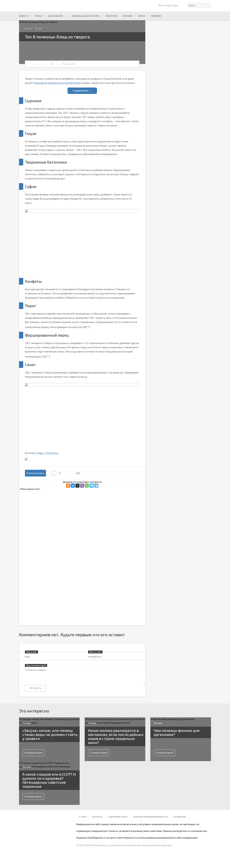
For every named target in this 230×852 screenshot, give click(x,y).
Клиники (156, 16)
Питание (128, 16)
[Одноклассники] (68, 486)
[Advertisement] (53, 514)
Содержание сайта (118, 816)
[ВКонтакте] (73, 486)
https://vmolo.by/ (48, 452)
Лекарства (111, 16)
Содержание (81, 90)
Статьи (38, 16)
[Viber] (82, 486)
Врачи (141, 16)
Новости (24, 16)
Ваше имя (31, 652)
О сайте (83, 816)
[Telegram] (96, 486)
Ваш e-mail (95, 652)
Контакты (97, 816)
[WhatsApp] (87, 486)
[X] (77, 486)
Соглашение (179, 816)
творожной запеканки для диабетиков (57, 82)
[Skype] (92, 486)
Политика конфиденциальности (150, 816)
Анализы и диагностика (86, 16)
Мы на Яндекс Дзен (168, 5)
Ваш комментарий (36, 665)
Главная (28, 28)
